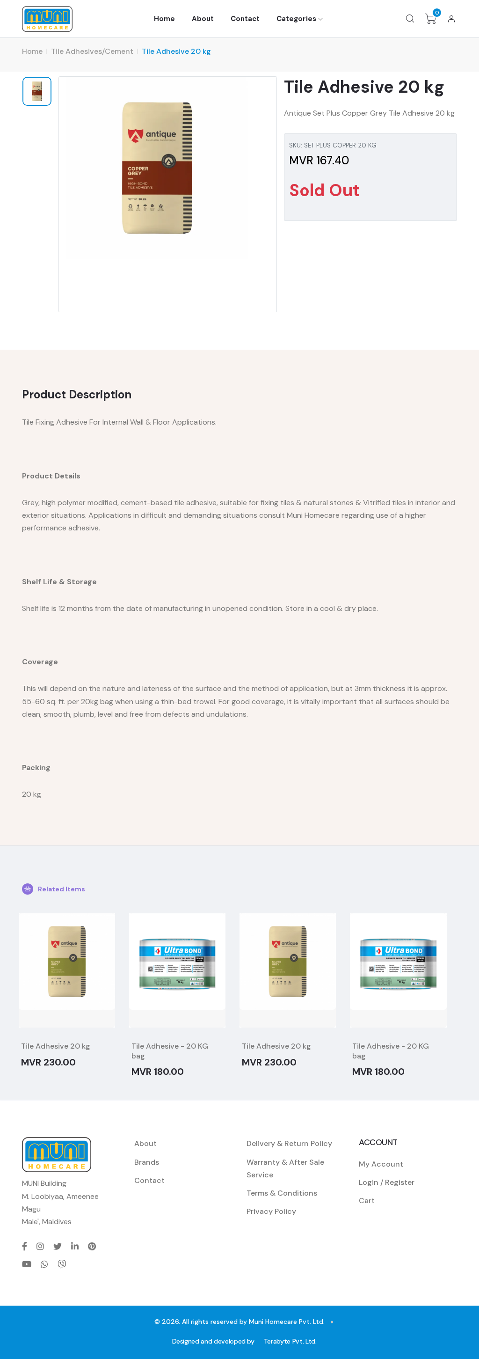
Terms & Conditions (282, 1193)
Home (164, 18)
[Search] (410, 18)
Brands (146, 1162)
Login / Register (386, 1182)
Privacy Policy (271, 1211)
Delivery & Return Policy (289, 1143)
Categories (296, 18)
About (203, 18)
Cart (367, 1200)
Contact (245, 18)
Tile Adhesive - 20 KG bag (169, 1051)
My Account (381, 1164)
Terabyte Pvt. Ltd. (290, 1341)
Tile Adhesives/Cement (92, 51)
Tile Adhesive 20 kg (55, 1046)
